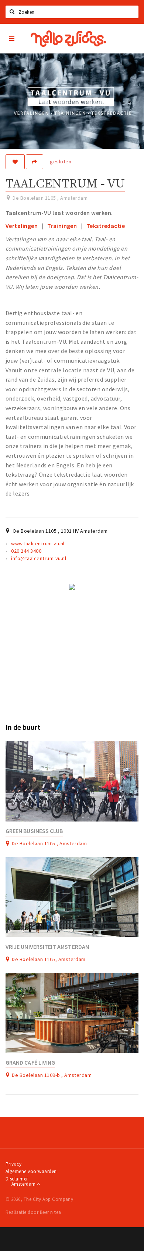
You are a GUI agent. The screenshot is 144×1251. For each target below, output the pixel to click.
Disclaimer (17, 1179)
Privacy (13, 1164)
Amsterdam (24, 1184)
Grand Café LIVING (30, 1062)
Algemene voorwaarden (31, 1171)
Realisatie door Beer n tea (33, 1212)
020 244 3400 (26, 551)
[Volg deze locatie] (15, 161)
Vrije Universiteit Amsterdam (47, 946)
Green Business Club (34, 830)
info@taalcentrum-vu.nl (38, 558)
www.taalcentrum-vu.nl (37, 543)
